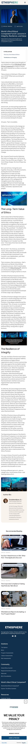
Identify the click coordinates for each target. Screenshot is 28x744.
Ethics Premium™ (16, 268)
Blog (6, 593)
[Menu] (25, 2)
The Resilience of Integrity (10, 57)
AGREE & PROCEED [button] (14, 738)
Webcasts (3, 673)
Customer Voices (5, 698)
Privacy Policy (4, 742)
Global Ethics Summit (6, 668)
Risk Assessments (6, 658)
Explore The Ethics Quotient (8, 688)
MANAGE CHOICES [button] (14, 733)
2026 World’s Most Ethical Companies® (13, 65)
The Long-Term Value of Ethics (12, 54)
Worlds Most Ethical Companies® (10, 686)
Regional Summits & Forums (8, 670)
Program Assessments (7, 653)
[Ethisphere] (10, 2)
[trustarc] (23, 742)
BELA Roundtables (6, 676)
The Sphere (4, 647)
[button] (25, 701)
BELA (2, 650)
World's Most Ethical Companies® (13, 537)
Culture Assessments (6, 655)
